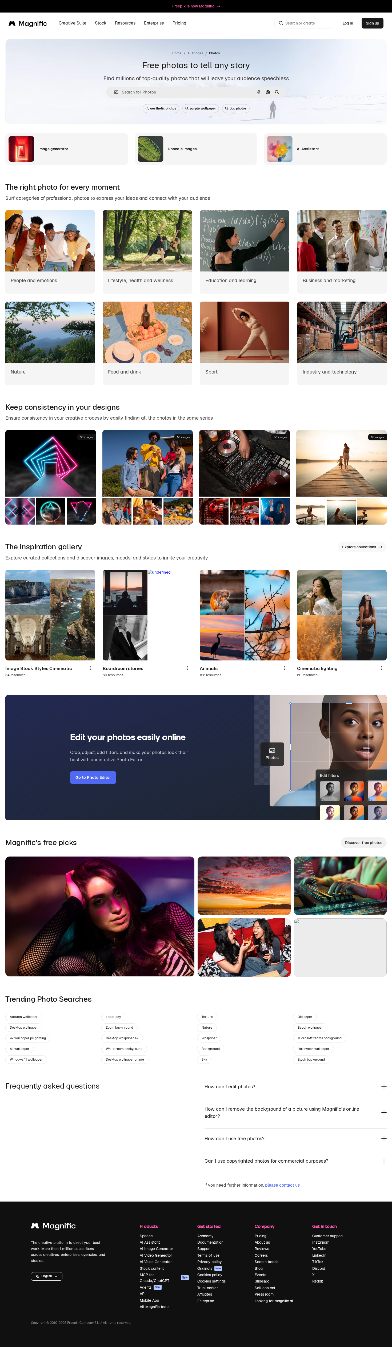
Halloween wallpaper (313, 1049)
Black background (311, 1059)
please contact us (282, 1185)
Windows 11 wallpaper (26, 1059)
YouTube (319, 1248)
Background (211, 1049)
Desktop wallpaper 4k (122, 1038)
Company (264, 1226)
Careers (261, 1255)
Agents (150, 1287)
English (46, 1276)
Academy (205, 1236)
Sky (204, 1059)
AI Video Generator (156, 1255)
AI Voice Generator (156, 1261)
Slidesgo (262, 1281)
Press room (264, 1294)
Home (176, 53)
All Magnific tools (154, 1306)
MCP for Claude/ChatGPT (164, 1277)
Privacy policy (209, 1261)
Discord (318, 1268)
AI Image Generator (156, 1248)
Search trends (266, 1261)
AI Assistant (150, 1242)
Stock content (152, 1268)
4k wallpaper (19, 1049)
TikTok (317, 1261)
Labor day (113, 1017)
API (143, 1293)
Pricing (179, 23)
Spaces (146, 1236)
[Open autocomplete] (114, 92)
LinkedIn (319, 1255)
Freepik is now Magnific (193, 6)
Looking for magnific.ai (274, 1301)
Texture (207, 1017)
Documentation (210, 1242)
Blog (259, 1268)
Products (149, 1226)
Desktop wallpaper (24, 1027)
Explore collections (359, 547)
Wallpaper (209, 1038)
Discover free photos (363, 842)
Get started (209, 1226)
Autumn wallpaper (24, 1017)
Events (260, 1274)
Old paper (305, 1017)
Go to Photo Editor (93, 777)
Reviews (262, 1248)
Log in (348, 23)
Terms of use (208, 1255)
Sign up (372, 23)
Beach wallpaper (310, 1027)
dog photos (238, 108)
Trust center (207, 1287)
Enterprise (205, 1301)
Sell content (265, 1287)
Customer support (327, 1236)
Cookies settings (211, 1281)
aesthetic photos (163, 108)
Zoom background (119, 1027)
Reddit (317, 1281)
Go (17, 965)
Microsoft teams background (320, 1038)
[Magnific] (53, 1227)
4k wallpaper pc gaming (28, 1038)
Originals (209, 1268)
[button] (46, 1276)
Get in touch (324, 1226)
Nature (207, 1027)
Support (204, 1248)
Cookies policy (209, 1274)
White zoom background (124, 1049)
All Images (195, 53)
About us (262, 1242)
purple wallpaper (203, 108)
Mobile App (149, 1300)
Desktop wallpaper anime (125, 1059)
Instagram (320, 1242)
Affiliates (204, 1294)
